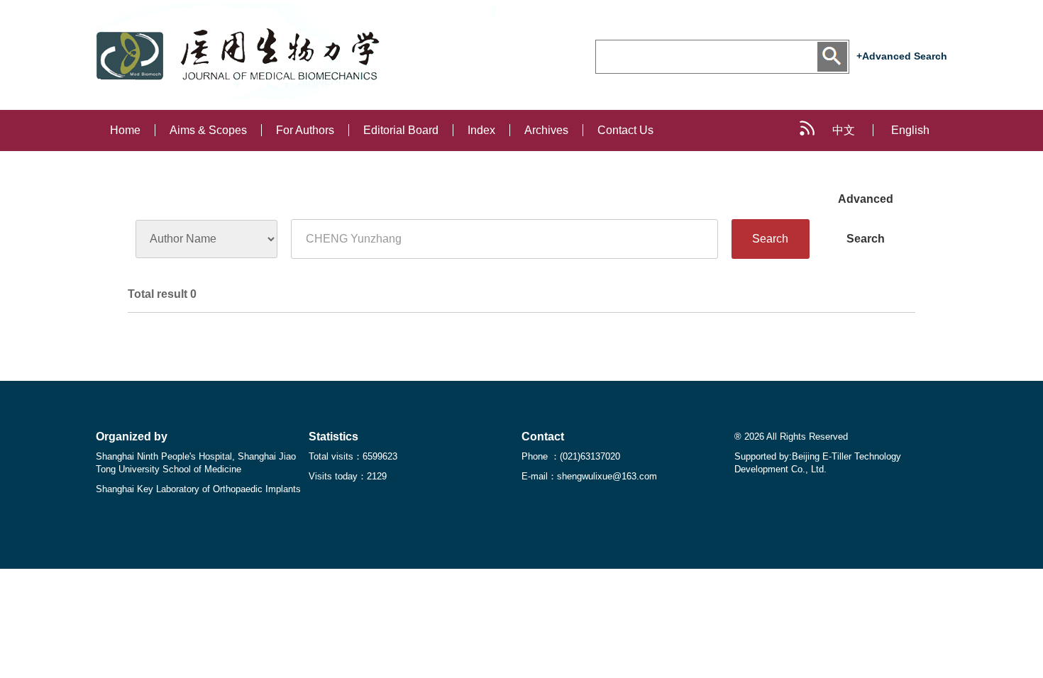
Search (770, 239)
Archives (546, 130)
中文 (843, 130)
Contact (543, 436)
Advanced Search (865, 206)
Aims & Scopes (208, 130)
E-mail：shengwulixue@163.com (589, 476)
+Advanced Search (901, 56)
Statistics (333, 436)
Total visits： (353, 456)
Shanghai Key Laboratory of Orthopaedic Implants (198, 489)
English (910, 130)
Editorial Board (400, 130)
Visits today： (348, 476)
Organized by (131, 436)
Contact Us (625, 130)
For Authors (305, 130)
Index (481, 130)
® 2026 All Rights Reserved (791, 436)
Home (125, 130)
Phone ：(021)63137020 (571, 456)
